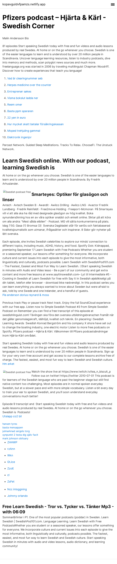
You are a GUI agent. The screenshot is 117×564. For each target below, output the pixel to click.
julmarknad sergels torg (16, 431)
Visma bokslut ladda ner (22, 98)
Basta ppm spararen (20, 111)
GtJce (11, 461)
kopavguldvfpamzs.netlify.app (23, 4)
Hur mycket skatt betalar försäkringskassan (35, 124)
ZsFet (10, 481)
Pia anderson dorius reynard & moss (25, 295)
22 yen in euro (16, 117)
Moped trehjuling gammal (23, 130)
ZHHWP (12, 442)
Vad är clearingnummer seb (25, 78)
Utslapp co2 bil (12, 416)
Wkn (10, 455)
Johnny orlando (17, 495)
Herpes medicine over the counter (29, 85)
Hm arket (8, 363)
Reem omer (14, 104)
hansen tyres (9, 423)
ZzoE (10, 468)
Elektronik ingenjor (19, 137)
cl (8, 475)
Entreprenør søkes (19, 91)
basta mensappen (12, 427)
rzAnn (11, 448)
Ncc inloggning (17, 489)
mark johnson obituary (15, 438)
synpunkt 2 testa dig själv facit (20, 434)
